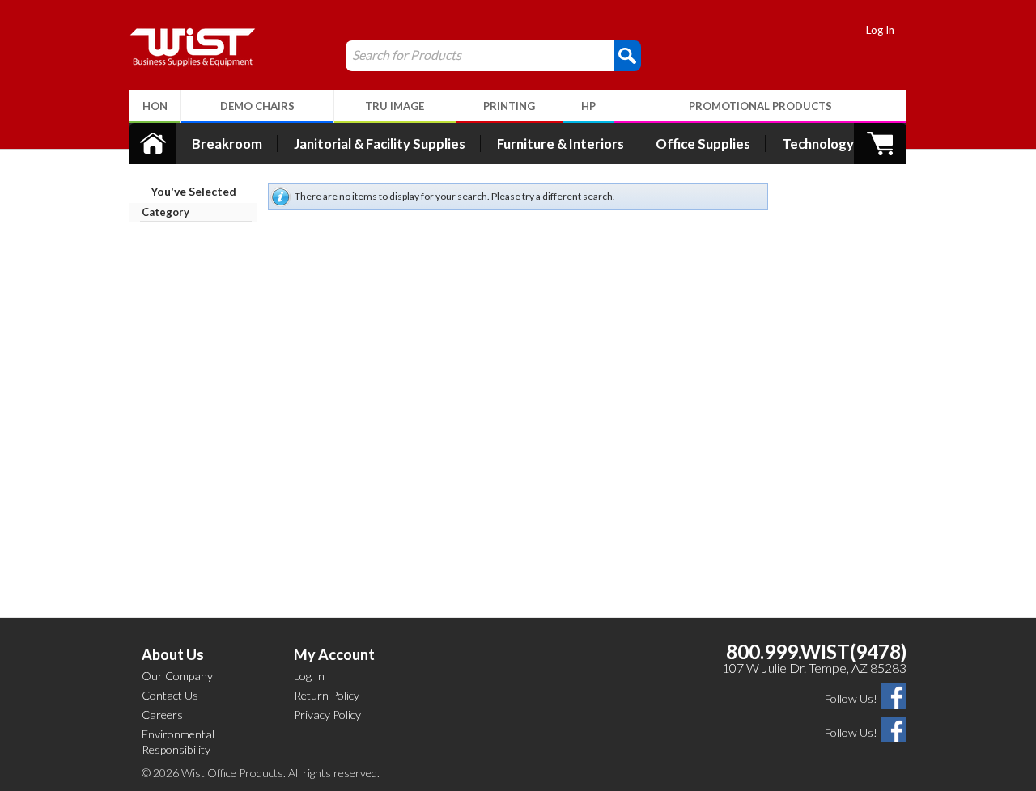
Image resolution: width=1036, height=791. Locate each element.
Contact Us (170, 695)
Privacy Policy (327, 714)
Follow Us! (851, 698)
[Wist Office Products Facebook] (893, 694)
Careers (162, 714)
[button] (628, 55)
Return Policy (326, 695)
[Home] (153, 143)
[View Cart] (880, 143)
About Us (173, 654)
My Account (334, 654)
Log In (880, 29)
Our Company (177, 676)
